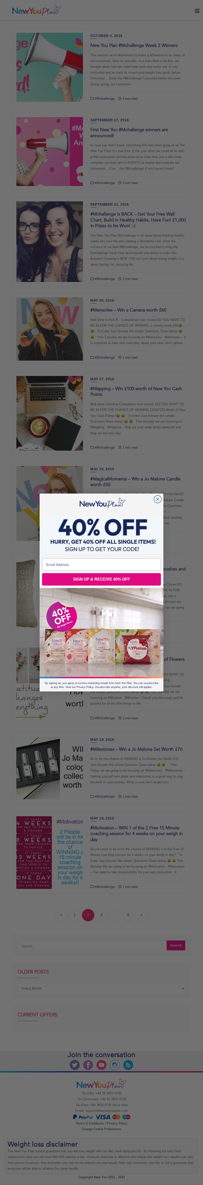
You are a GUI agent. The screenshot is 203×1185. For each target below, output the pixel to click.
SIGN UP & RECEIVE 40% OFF (101, 579)
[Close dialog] (157, 499)
